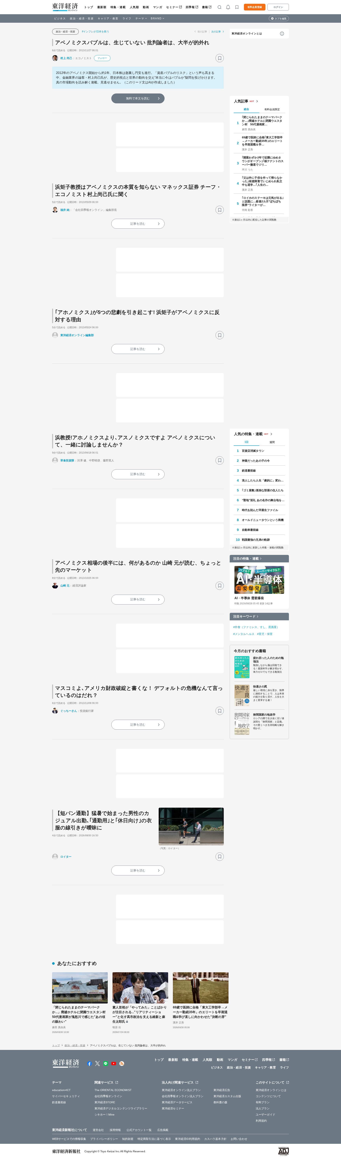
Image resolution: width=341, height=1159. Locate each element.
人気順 (134, 7)
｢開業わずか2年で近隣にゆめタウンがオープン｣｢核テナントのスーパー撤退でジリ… (263, 161)
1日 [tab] (246, 441)
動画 (146, 7)
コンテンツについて (268, 1096)
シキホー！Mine (105, 1114)
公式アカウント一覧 (139, 1130)
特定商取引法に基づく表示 (154, 1138)
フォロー (102, 58)
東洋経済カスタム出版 (227, 1096)
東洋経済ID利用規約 (187, 1138)
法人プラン (263, 1108)
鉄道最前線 (249, 470)
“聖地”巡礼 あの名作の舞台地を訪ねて (263, 500)
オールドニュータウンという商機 (263, 520)
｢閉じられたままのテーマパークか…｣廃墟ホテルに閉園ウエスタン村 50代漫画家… (262, 121)
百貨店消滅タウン (253, 450)
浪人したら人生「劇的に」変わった (263, 480)
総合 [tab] (246, 109)
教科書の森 (221, 1102)
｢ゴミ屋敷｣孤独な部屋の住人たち (263, 490)
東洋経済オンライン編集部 (77, 335)
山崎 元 (64, 585)
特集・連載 (118, 7)
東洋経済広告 (222, 1090)
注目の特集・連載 (246, 558)
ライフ (127, 18)
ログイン (278, 7)
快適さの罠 (260, 686)
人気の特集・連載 (248, 434)
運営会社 (98, 1130)
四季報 (190, 7)
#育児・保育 (265, 634)
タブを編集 (281, 18)
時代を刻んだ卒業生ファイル (260, 510)
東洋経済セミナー (173, 1108)
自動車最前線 (250, 529)
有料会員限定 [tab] (272, 109)
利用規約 (261, 1120)
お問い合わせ (239, 1138)
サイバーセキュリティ (66, 1096)
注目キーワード (244, 616)
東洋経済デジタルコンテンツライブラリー (121, 1108)
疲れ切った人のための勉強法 (268, 659)
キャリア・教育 (108, 18)
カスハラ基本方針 (215, 1138)
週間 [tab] (272, 442)
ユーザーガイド (265, 1114)
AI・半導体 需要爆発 (249, 598)
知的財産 (127, 1138)
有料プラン (263, 1102)
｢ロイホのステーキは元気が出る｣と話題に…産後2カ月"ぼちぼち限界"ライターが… (263, 201)
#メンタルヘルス (243, 634)
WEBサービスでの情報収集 (69, 1138)
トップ (88, 7)
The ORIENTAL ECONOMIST (113, 1090)
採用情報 (115, 1130)
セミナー (172, 7)
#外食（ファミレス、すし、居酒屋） (256, 627)
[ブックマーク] (219, 58)
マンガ (157, 7)
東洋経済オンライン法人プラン (181, 1090)
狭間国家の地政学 (264, 714)
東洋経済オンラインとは (247, 33)
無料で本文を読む (138, 98)
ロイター (65, 856)
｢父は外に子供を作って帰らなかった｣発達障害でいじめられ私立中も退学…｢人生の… (262, 181)
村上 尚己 (66, 58)
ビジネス (60, 18)
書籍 (205, 7)
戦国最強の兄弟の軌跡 (256, 539)
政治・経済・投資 (82, 18)
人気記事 (241, 101)
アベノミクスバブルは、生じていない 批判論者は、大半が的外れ (132, 42)
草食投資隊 (67, 460)
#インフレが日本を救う (95, 31)
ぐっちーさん (68, 710)
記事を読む (137, 223)
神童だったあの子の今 (256, 460)
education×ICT (61, 1090)
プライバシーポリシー (104, 1138)
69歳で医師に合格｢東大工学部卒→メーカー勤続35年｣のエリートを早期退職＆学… (262, 141)
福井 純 (64, 209)
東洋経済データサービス (177, 1102)
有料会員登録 (254, 7)
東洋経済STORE (105, 1102)
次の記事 (216, 31)
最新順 (102, 7)
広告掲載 (162, 1130)
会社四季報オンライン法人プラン (183, 1096)
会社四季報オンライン (108, 1096)
